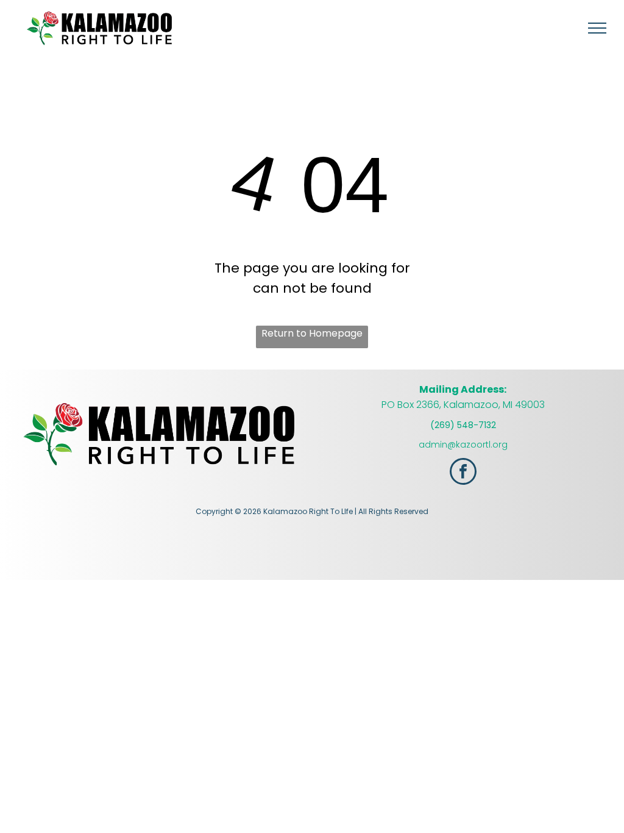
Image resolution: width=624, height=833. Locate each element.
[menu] (597, 28)
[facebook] (463, 473)
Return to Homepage (312, 333)
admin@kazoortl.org (463, 444)
